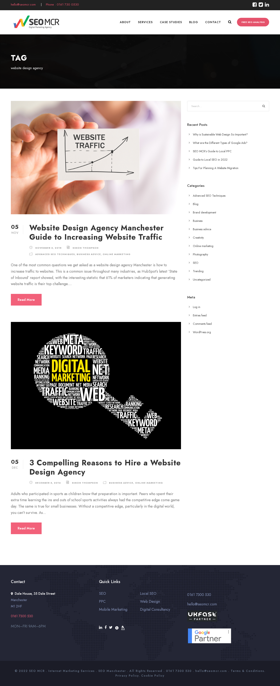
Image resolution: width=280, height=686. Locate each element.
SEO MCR (37, 671)
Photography (200, 254)
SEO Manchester (112, 671)
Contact (213, 22)
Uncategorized (202, 280)
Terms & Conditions (247, 671)
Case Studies (171, 22)
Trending (198, 271)
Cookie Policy (153, 676)
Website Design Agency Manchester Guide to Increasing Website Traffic (96, 232)
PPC (102, 601)
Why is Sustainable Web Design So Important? (220, 134)
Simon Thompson (86, 247)
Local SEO (148, 593)
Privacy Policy (127, 676)
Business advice (89, 254)
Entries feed (200, 315)
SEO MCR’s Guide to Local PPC (212, 151)
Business (198, 221)
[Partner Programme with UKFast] (228, 619)
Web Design (150, 601)
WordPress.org (202, 332)
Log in (196, 307)
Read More (26, 299)
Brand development (204, 212)
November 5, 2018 (48, 247)
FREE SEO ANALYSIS (253, 22)
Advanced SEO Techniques (55, 254)
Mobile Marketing (113, 609)
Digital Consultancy (155, 609)
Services (145, 22)
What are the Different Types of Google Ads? (220, 143)
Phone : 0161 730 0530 (62, 4)
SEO (195, 263)
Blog (193, 22)
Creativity (198, 238)
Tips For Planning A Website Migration (215, 168)
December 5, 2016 (48, 482)
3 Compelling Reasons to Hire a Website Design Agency (105, 467)
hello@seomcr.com (24, 4)
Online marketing (117, 254)
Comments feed (202, 324)
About (125, 22)
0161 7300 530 (199, 594)
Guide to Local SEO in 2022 (210, 160)
